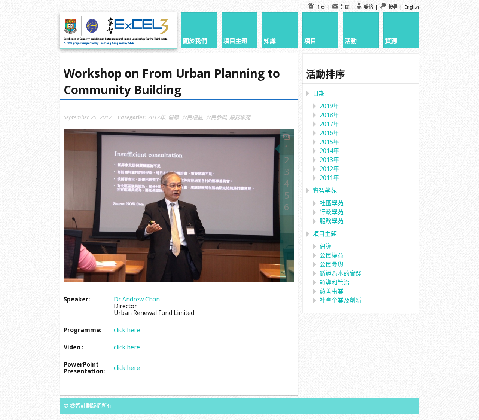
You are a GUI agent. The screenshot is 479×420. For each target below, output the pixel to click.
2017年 (329, 124)
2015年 (329, 142)
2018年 (329, 115)
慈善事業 (332, 291)
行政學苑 (332, 212)
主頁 (320, 7)
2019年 (329, 106)
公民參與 (215, 117)
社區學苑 (332, 203)
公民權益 (191, 117)
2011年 (329, 178)
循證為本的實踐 (340, 273)
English (412, 7)
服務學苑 (239, 117)
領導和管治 (335, 282)
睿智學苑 (325, 190)
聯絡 (368, 7)
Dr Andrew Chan (137, 299)
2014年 (329, 151)
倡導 (173, 117)
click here (127, 330)
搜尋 (392, 7)
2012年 (156, 117)
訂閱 (344, 7)
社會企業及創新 (340, 300)
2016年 (329, 133)
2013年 (329, 160)
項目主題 (325, 234)
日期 (319, 93)
